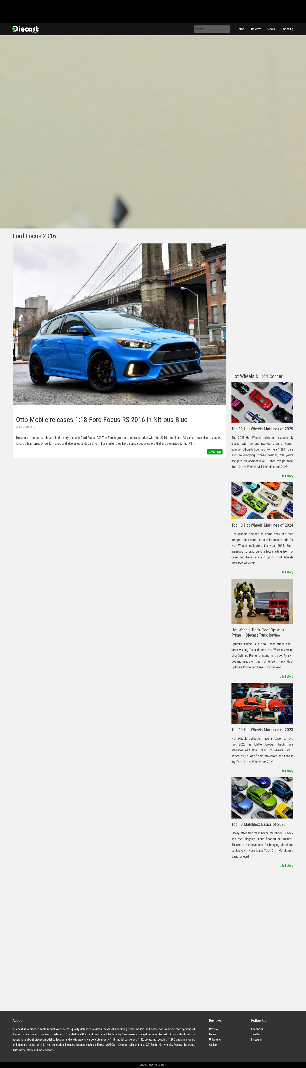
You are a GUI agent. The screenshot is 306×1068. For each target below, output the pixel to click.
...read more (215, 451)
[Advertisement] (262, 305)
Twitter (255, 1034)
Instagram (257, 1039)
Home (240, 29)
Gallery (213, 1045)
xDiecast (25, 29)
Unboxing (287, 29)
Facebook (257, 1029)
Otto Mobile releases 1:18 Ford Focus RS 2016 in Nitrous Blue (101, 420)
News (271, 29)
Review (256, 29)
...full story (286, 476)
